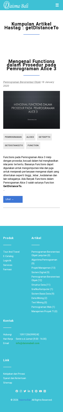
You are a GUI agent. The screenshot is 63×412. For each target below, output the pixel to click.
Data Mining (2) (39, 298)
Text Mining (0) (39, 302)
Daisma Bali (25, 400)
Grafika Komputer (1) (42, 289)
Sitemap (7, 382)
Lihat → (10, 199)
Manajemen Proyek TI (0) (44, 311)
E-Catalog (8, 256)
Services (7, 265)
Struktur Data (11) (41, 285)
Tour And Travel (11, 252)
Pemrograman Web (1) (43, 307)
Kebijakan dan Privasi (14, 374)
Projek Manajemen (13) (43, 268)
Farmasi (7, 269)
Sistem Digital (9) (40, 272)
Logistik (7, 260)
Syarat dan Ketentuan (14, 378)
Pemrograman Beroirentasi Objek (22, 82)
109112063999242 (29, 334)
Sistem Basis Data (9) (43, 293)
